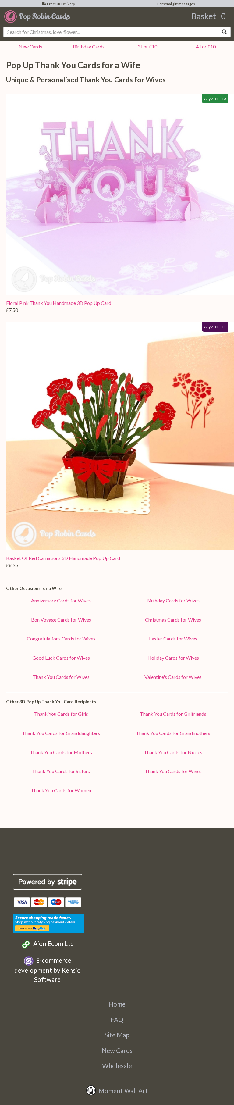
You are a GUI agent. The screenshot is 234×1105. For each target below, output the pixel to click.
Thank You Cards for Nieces (173, 752)
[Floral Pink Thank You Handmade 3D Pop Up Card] (120, 194)
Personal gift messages (175, 4)
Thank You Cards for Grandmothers (173, 733)
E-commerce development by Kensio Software (47, 969)
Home (117, 1004)
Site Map (117, 1035)
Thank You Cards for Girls (61, 714)
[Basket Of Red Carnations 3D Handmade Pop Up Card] (120, 436)
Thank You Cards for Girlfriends (173, 714)
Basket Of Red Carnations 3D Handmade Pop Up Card (63, 558)
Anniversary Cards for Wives (61, 600)
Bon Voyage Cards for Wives (61, 619)
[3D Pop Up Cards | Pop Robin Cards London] (37, 16)
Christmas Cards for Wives (173, 619)
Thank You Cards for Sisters (61, 771)
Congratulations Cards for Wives (61, 638)
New (29, 46)
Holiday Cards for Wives (173, 658)
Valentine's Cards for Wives (173, 677)
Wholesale (117, 1065)
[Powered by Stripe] (48, 882)
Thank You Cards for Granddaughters (61, 733)
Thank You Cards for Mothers (61, 752)
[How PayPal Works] (48, 922)
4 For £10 (205, 46)
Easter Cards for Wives (173, 638)
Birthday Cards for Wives (173, 600)
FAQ (117, 1019)
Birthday (88, 46)
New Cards (117, 1050)
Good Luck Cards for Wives (61, 658)
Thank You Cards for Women (61, 790)
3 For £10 (146, 46)
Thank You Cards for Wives (61, 677)
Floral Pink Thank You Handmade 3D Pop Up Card (58, 303)
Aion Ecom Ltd (52, 943)
